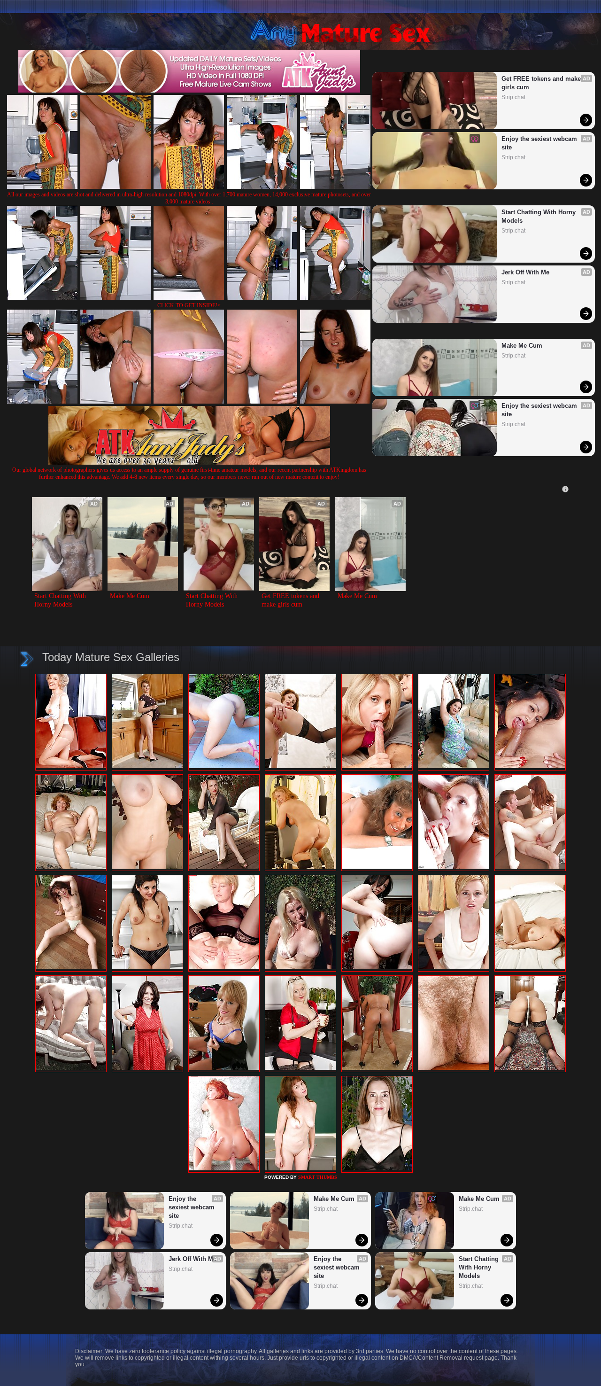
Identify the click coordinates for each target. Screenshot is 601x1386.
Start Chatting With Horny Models (539, 216)
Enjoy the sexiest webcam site (540, 143)
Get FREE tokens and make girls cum (542, 83)
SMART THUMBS (317, 1177)
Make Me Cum (521, 345)
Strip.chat (513, 97)
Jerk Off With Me (525, 272)
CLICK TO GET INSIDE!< (189, 305)
